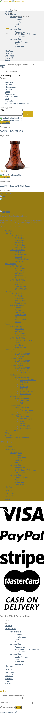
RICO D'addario (21, 319)
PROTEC (23, 389)
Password (5, 702)
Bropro (23, 423)
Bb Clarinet (19, 238)
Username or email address (12, 695)
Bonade (18, 307)
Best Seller (19, 49)
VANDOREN (20, 287)
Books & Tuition (21, 42)
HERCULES (24, 400)
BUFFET (18, 256)
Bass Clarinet (20, 247)
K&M (22, 403)
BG (16, 317)
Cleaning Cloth (16, 352)
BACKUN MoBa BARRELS (11, 131)
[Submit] (6, 623)
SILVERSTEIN (25, 372)
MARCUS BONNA (28, 379)
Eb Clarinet (19, 240)
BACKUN (19, 252)
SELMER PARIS (21, 254)
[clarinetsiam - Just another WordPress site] (12, 1)
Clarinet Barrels (16, 365)
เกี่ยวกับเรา (9, 51)
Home (2, 64)
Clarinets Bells (16, 359)
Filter (28, 114)
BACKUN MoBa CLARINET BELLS (15, 186)
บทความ (8, 53)
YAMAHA (19, 261)
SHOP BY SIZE (16, 235)
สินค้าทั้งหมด (10, 14)
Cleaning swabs (16, 414)
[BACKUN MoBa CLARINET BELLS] (15, 173)
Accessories (20, 32)
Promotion (19, 46)
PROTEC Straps (26, 410)
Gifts (17, 44)
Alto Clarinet (20, 245)
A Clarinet (19, 242)
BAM (22, 356)
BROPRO (24, 386)
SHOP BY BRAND (17, 249)
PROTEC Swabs (26, 419)
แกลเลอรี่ (9, 58)
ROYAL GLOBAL (22, 259)
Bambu (18, 310)
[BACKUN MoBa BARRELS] (11, 119)
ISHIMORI (19, 312)
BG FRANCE (25, 412)
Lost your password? (8, 712)
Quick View (5, 122)
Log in (18, 707)
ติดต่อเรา (9, 60)
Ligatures (18, 24)
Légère (17, 342)
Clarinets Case (16, 375)
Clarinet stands (16, 396)
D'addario (19, 345)
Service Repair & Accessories (27, 34)
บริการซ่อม (10, 55)
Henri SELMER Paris (23, 340)
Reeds (17, 26)
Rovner (18, 321)
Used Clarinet (20, 36)
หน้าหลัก (8, 12)
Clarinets (18, 19)
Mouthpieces (20, 22)
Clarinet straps (16, 405)
